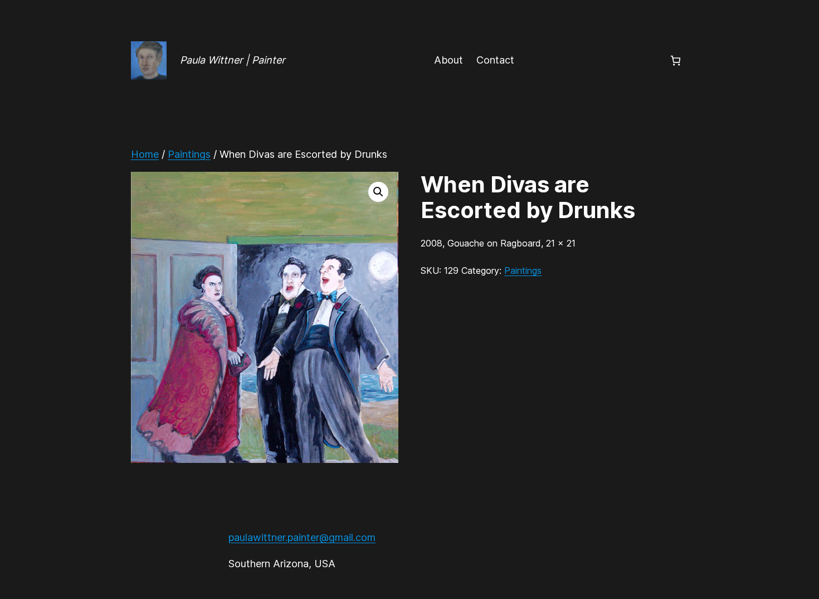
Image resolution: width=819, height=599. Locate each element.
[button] (378, 192)
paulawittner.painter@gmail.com (302, 537)
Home (145, 154)
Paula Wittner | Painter (232, 60)
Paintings (189, 154)
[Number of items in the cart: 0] (675, 60)
